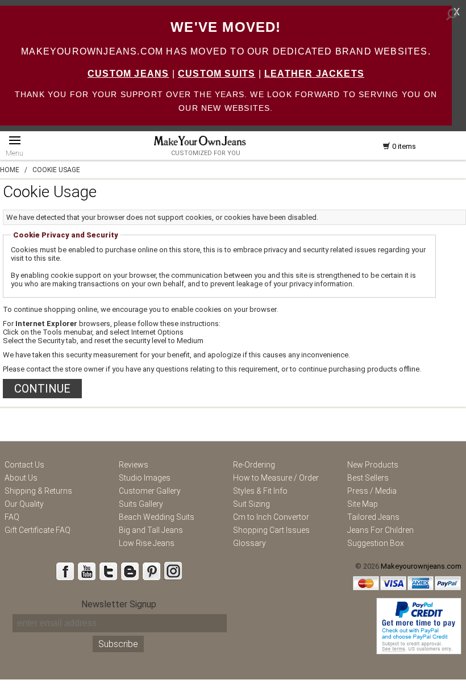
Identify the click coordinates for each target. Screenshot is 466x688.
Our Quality (24, 503)
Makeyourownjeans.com (421, 566)
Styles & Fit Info (260, 490)
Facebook (65, 571)
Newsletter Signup (118, 604)
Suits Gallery (141, 503)
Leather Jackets (314, 73)
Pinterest (151, 571)
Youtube (86, 571)
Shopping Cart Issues (271, 530)
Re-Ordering (254, 464)
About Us (21, 477)
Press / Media (372, 490)
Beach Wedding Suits (156, 517)
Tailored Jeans (373, 517)
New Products (372, 464)
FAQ (12, 517)
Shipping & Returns (38, 490)
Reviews (133, 464)
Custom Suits (216, 73)
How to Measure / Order (276, 477)
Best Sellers (368, 477)
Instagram (173, 571)
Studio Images (144, 477)
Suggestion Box (375, 543)
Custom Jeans (128, 73)
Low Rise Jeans (146, 543)
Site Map (362, 503)
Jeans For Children (380, 530)
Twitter (108, 571)
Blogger (129, 571)
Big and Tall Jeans (151, 530)
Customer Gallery (150, 490)
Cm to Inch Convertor (271, 517)
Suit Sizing (251, 503)
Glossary (249, 543)
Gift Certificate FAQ (37, 530)
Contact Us (24, 464)
